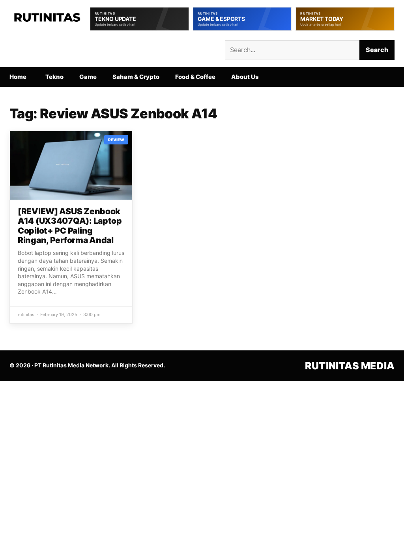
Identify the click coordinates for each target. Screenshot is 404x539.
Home (17, 76)
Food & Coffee (195, 76)
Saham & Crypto (135, 76)
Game (88, 76)
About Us (245, 76)
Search (377, 50)
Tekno (54, 76)
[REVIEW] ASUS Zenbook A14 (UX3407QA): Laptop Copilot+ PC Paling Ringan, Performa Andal (70, 225)
